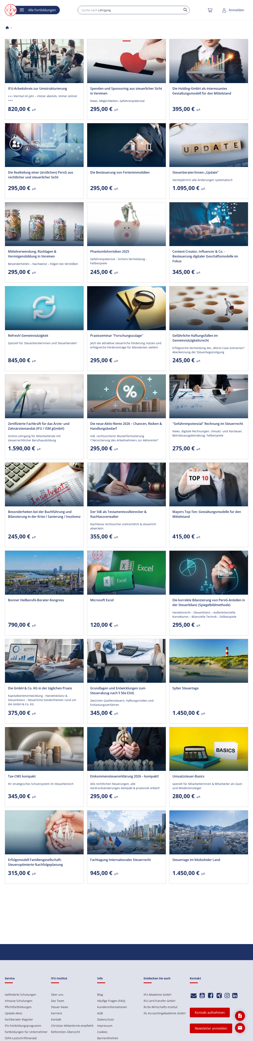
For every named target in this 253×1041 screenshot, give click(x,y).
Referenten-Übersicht (65, 1032)
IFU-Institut (59, 978)
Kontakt (56, 1019)
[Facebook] (211, 995)
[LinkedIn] (234, 995)
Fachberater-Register (19, 1019)
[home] (7, 28)
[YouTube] (202, 995)
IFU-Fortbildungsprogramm (23, 1026)
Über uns (57, 994)
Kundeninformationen (112, 1007)
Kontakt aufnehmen (210, 1012)
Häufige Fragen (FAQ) (111, 1001)
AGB (100, 1013)
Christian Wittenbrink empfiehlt (72, 1026)
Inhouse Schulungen (18, 1001)
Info (100, 978)
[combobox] (134, 10)
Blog (100, 994)
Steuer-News (59, 1007)
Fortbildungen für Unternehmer (26, 1032)
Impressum (104, 1026)
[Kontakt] (194, 995)
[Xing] (219, 995)
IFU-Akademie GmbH (157, 994)
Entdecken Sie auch (157, 978)
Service (10, 978)
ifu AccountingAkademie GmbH (164, 1013)
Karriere (56, 1013)
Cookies (102, 1032)
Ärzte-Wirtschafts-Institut (160, 1007)
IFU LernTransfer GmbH (159, 1001)
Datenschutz (105, 1019)
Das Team (57, 1001)
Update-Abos (13, 1013)
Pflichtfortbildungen (18, 1007)
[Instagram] (227, 995)
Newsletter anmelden (211, 1028)
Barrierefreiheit (107, 1038)
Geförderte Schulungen (20, 994)
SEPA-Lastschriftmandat (21, 1038)
